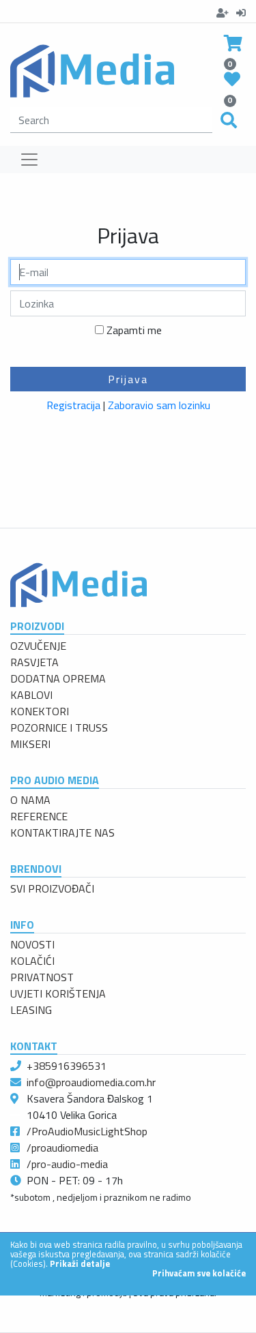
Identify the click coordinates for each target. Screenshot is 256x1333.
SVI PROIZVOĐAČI (52, 888)
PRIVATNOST (42, 977)
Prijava (128, 379)
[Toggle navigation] (29, 159)
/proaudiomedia (62, 1147)
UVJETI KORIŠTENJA (58, 993)
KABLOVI (31, 695)
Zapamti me (134, 330)
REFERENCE (39, 816)
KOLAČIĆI (32, 961)
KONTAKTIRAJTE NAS (62, 832)
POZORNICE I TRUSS (59, 727)
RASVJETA (34, 662)
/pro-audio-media (67, 1164)
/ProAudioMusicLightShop (87, 1131)
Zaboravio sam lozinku (159, 405)
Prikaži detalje (80, 1263)
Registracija (73, 405)
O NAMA (30, 800)
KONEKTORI (39, 711)
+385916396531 (66, 1066)
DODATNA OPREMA (58, 678)
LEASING (31, 1010)
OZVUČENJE (38, 646)
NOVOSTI (32, 944)
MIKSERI (30, 744)
